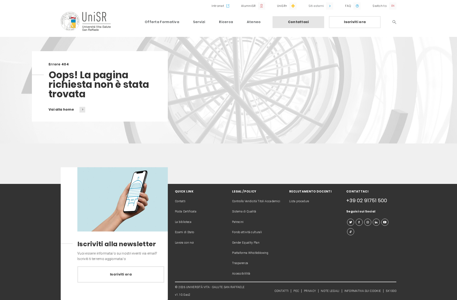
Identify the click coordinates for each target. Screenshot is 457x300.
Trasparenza (240, 263)
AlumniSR (248, 6)
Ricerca (226, 22)
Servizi (199, 22)
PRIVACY (310, 291)
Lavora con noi (184, 242)
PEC (296, 291)
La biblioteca (183, 222)
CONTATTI (281, 291)
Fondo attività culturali (247, 232)
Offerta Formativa (162, 22)
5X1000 (391, 291)
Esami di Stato (184, 232)
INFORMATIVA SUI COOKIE (362, 291)
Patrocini (238, 222)
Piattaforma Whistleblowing (250, 253)
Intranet (218, 6)
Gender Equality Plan (245, 242)
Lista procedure (299, 201)
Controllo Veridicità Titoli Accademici (256, 201)
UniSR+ (282, 6)
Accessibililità (241, 273)
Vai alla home (62, 109)
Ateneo (254, 22)
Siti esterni (316, 6)
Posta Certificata (185, 211)
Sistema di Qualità (244, 211)
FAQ (348, 6)
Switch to (380, 6)
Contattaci (298, 22)
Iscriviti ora (355, 22)
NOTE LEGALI (330, 291)
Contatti (180, 201)
